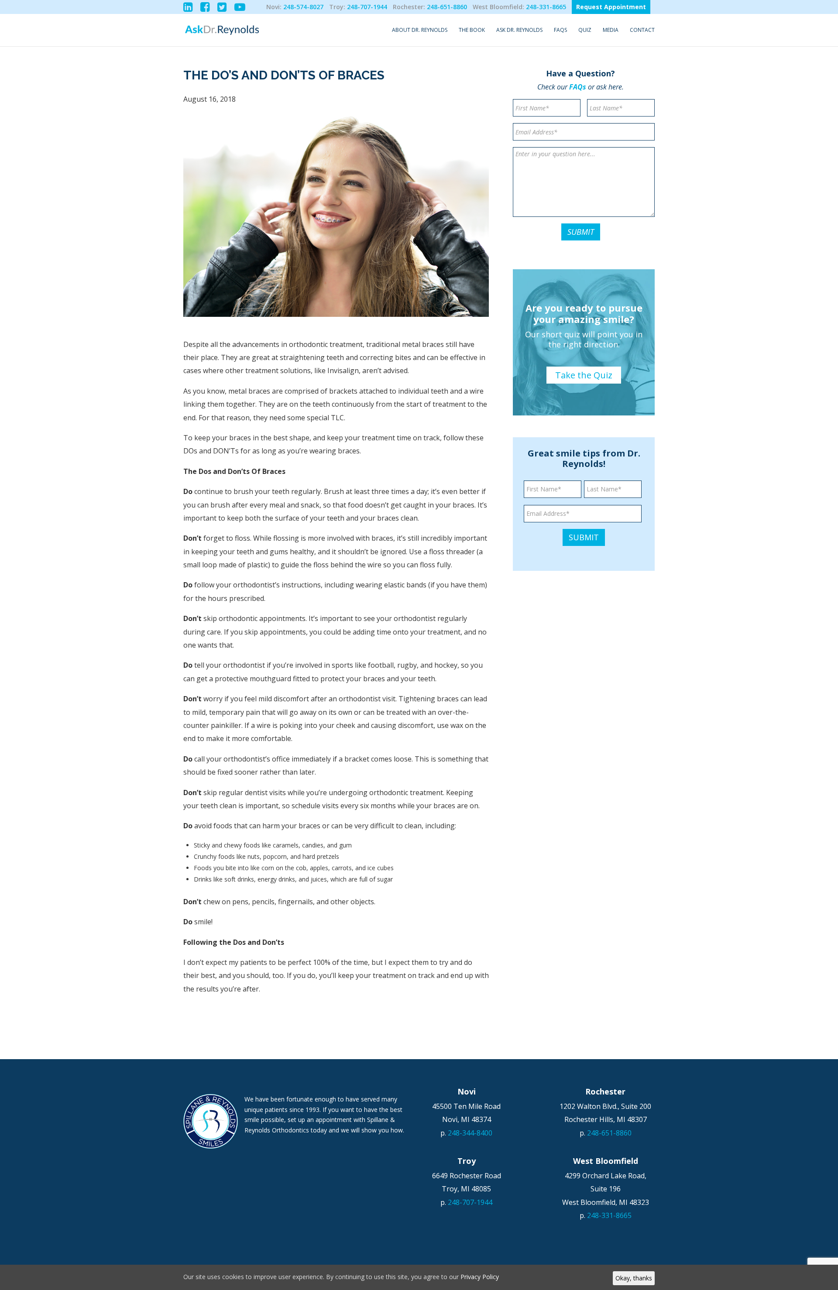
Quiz (584, 30)
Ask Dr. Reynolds (519, 30)
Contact (642, 30)
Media (610, 30)
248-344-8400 (470, 1133)
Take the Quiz (583, 375)
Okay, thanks (633, 1278)
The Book (472, 30)
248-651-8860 (447, 7)
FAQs (560, 30)
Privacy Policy (479, 1277)
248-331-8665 (546, 7)
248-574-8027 (303, 7)
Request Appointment (611, 7)
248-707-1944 (367, 7)
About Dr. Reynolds (419, 30)
